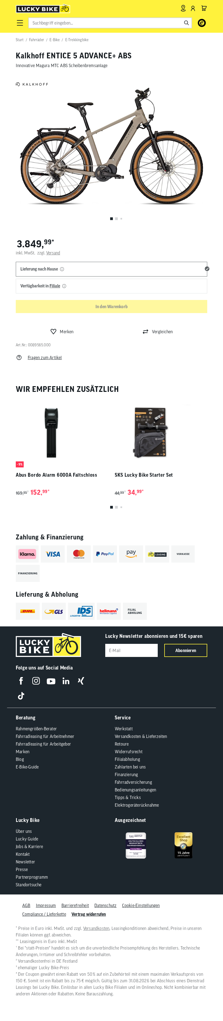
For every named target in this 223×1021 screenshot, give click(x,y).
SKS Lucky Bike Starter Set (144, 475)
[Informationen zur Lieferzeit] (62, 269)
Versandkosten (96, 928)
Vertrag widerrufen (89, 914)
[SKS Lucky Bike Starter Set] (161, 432)
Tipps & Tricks (128, 797)
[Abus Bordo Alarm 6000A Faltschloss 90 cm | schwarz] (62, 432)
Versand (53, 252)
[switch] (205, 1000)
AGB (26, 905)
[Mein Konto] (193, 8)
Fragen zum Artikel (45, 357)
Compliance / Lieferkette (44, 914)
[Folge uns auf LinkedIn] (66, 680)
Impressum (46, 905)
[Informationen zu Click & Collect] (64, 286)
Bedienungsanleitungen (135, 789)
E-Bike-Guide (27, 766)
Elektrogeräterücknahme (137, 805)
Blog (20, 759)
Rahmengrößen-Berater (36, 728)
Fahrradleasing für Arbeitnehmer (45, 736)
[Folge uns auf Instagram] (36, 680)
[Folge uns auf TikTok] (21, 695)
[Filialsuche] (183, 8)
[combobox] (110, 22)
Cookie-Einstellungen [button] (141, 905)
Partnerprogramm (32, 877)
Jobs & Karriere (29, 846)
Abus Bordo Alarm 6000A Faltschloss (56, 475)
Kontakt (23, 854)
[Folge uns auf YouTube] (51, 680)
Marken (22, 751)
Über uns (24, 831)
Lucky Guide (27, 838)
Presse (22, 869)
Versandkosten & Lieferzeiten (141, 736)
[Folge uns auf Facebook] (21, 680)
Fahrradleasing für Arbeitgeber (43, 743)
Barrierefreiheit (75, 905)
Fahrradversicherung (133, 782)
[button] (20, 23)
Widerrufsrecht (129, 751)
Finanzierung (126, 774)
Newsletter (25, 861)
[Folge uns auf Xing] (81, 680)
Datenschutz (105, 905)
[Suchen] (186, 22)
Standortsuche (29, 884)
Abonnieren (185, 650)
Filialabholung (127, 759)
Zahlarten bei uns (130, 766)
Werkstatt (124, 728)
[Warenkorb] (204, 8)
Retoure (122, 743)
